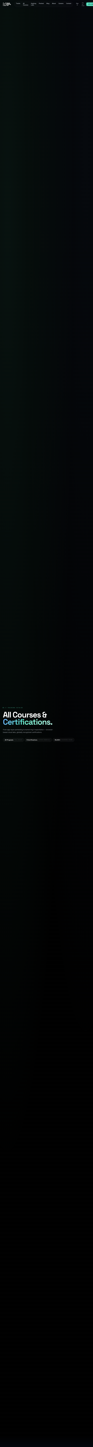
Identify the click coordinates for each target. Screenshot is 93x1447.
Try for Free (83, 4)
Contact (68, 3)
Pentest (41, 3)
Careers (60, 3)
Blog (47, 3)
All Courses (25, 4)
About (54, 3)
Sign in (77, 4)
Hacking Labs (33, 4)
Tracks (18, 3)
